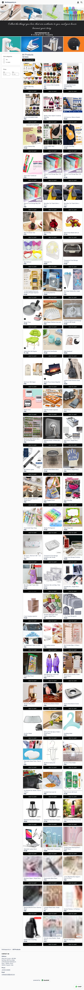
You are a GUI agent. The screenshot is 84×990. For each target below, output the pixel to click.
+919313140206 (6, 970)
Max (13, 72)
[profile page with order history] (78, 2)
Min (4, 72)
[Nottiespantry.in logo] (3, 2)
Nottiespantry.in (10, 2)
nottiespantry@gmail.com (8, 974)
